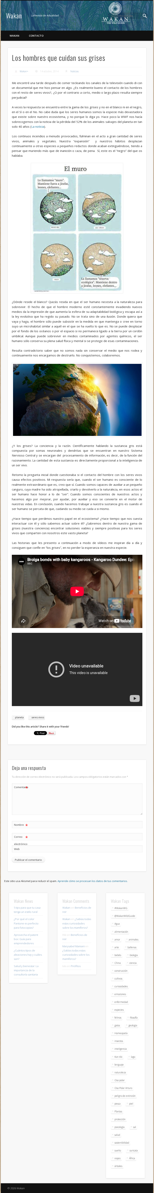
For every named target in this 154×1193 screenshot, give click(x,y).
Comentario (21, 788)
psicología (119, 1127)
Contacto (36, 35)
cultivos (118, 978)
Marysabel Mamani (73, 946)
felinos (117, 1017)
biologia (134, 955)
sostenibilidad (121, 1142)
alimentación (121, 931)
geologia (133, 1025)
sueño (117, 1150)
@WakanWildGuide (124, 916)
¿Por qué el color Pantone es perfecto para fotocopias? (26, 923)
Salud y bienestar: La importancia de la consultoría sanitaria (26, 970)
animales (133, 939)
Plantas (118, 1111)
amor (117, 939)
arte (116, 947)
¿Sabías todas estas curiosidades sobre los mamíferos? (76, 923)
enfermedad (121, 1002)
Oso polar (119, 1080)
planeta (19, 717)
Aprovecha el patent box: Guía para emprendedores (26, 939)
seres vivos (37, 717)
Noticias (74, 71)
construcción (121, 970)
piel (131, 1103)
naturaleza (120, 1072)
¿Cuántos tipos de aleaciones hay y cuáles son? (28, 955)
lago (133, 1057)
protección (120, 1119)
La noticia (37, 126)
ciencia (133, 963)
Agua (117, 923)
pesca (117, 1103)
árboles (118, 1166)
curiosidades (121, 986)
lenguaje (119, 1064)
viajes (117, 1158)
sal (134, 1127)
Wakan (14, 15)
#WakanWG (120, 908)
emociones (120, 994)
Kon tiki (118, 1057)
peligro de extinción (125, 1096)
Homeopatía (121, 1033)
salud (117, 1135)
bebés (117, 955)
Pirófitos (76, 966)
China (117, 963)
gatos (117, 1025)
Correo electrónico (21, 840)
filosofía (134, 1017)
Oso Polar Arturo (123, 1088)
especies (119, 1009)
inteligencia (120, 1049)
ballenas (132, 947)
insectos (118, 1041)
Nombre (21, 825)
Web (17, 849)
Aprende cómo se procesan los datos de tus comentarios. (93, 881)
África (132, 1158)
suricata (134, 1150)
